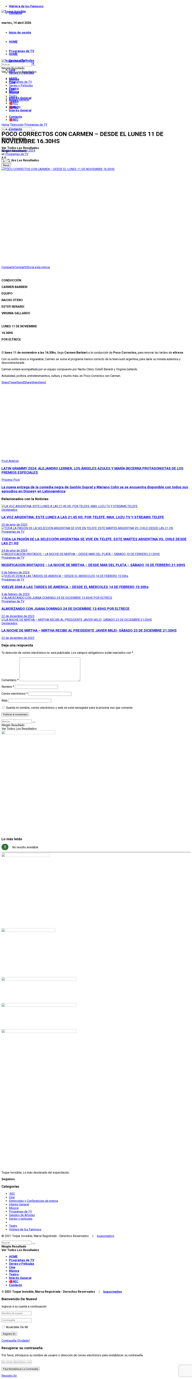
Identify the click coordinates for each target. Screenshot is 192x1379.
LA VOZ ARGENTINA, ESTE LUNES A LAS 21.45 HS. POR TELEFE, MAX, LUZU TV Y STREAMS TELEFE (83, 517)
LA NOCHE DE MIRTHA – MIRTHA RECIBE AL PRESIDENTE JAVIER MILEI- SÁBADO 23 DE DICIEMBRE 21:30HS (89, 630)
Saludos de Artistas (22, 1215)
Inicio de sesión (20, 32)
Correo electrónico (15, 693)
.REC (12, 1194)
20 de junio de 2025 (14, 524)
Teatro (13, 96)
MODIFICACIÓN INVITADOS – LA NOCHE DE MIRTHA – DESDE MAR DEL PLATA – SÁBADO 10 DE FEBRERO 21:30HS (93, 565)
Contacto (15, 129)
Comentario (10, 680)
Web (5, 700)
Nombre (8, 686)
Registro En (9, 1375)
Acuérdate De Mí (17, 1327)
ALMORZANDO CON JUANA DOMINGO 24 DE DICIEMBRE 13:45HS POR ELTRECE (66, 609)
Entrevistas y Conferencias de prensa (33, 1201)
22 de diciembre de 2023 (18, 616)
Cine (12, 89)
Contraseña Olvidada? (16, 1340)
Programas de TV (21, 51)
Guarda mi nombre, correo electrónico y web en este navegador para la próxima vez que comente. (69, 707)
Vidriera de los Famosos (26, 6)
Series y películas (20, 1218)
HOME (13, 42)
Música (14, 92)
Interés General (20, 110)
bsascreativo (105, 1236)
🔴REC (13, 120)
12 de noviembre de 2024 (18, 150)
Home (5, 124)
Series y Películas (21, 85)
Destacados (9, 510)
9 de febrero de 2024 (15, 572)
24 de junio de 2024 (14, 550)
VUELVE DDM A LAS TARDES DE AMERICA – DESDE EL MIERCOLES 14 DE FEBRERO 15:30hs (75, 587)
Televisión (17, 124)
